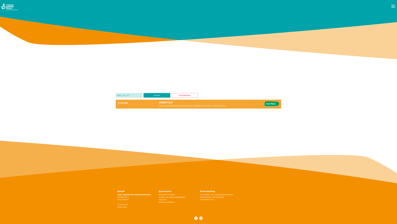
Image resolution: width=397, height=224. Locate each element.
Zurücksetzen (185, 95)
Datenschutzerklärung (166, 202)
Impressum (163, 199)
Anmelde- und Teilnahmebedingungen (172, 197)
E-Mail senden (122, 207)
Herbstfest (166, 102)
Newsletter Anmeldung (167, 195)
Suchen (157, 95)
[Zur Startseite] (10, 6)
